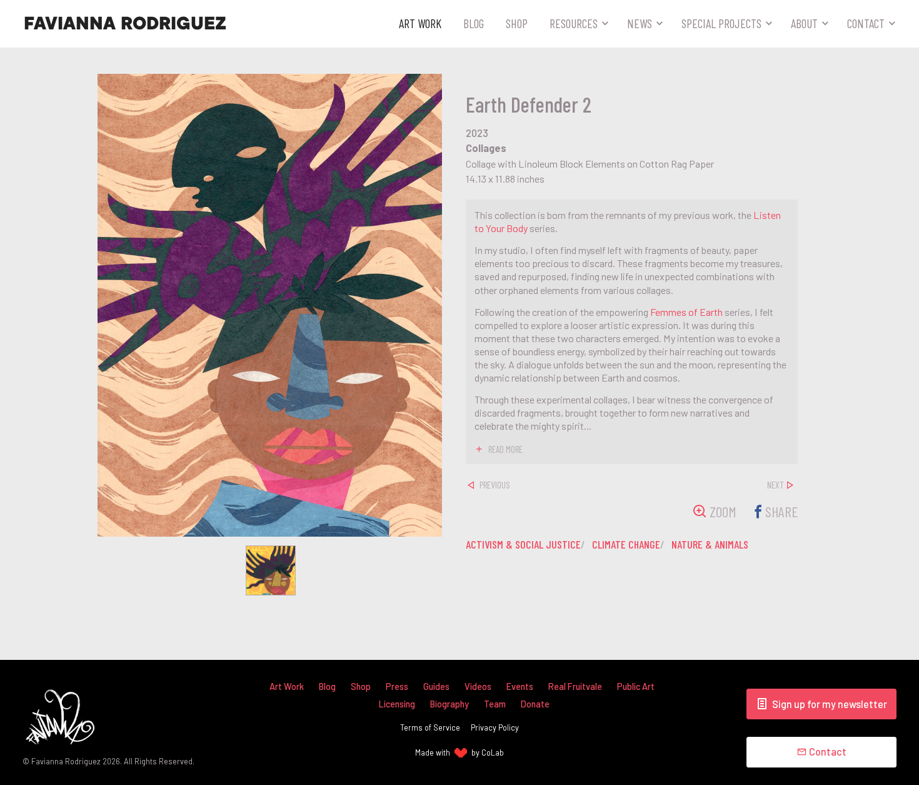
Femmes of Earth (686, 312)
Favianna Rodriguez (125, 24)
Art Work (420, 23)
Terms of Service (430, 727)
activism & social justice (523, 544)
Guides (436, 686)
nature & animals (709, 544)
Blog (473, 23)
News (639, 23)
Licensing (397, 704)
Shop (517, 23)
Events (519, 686)
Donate (535, 704)
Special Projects (721, 23)
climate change (626, 544)
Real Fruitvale (575, 686)
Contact (866, 23)
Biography (449, 704)
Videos (478, 686)
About (804, 23)
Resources (574, 23)
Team (495, 704)
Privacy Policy (495, 727)
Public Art (636, 686)
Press (397, 686)
